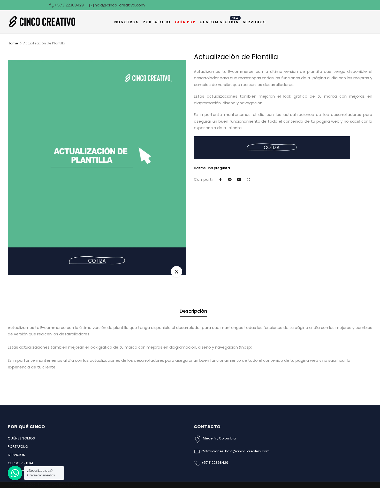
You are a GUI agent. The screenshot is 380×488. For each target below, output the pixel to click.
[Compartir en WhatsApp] (248, 179)
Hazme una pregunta (212, 168)
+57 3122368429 (214, 462)
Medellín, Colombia (219, 438)
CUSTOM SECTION (219, 22)
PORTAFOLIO (157, 22)
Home (13, 43)
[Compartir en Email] (239, 179)
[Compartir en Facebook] (220, 179)
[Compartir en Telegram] (230, 179)
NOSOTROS (126, 22)
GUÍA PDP (185, 22)
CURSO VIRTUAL (20, 463)
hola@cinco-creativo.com (120, 5)
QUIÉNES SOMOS (21, 438)
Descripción (193, 311)
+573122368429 (69, 5)
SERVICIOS (254, 22)
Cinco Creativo (68, 484)
